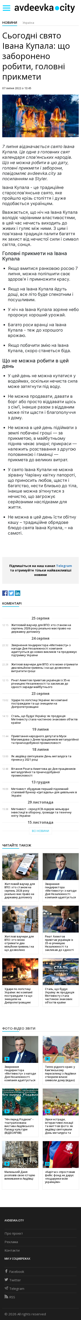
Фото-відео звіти (18, 1028)
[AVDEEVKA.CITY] (45, 8)
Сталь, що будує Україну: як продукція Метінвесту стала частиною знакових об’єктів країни (44, 719)
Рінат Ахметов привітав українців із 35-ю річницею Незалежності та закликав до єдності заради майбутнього (40, 684)
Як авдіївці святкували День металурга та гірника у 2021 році (41, 758)
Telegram (64, 566)
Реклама (11, 1242)
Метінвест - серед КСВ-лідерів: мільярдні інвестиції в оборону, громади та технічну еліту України (41, 812)
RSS (12, 1297)
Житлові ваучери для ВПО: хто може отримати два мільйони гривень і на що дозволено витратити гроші (44, 668)
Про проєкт (13, 1233)
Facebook (16, 1271)
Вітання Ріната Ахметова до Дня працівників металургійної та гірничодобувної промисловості (43, 772)
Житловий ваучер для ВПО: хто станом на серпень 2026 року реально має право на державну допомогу (41, 628)
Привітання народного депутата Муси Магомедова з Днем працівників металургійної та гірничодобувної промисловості (45, 739)
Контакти (12, 1250)
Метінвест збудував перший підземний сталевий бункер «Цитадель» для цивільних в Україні (44, 792)
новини (9, 22)
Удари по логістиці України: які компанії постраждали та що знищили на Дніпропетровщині (39, 703)
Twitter (15, 1280)
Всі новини (40, 831)
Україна (28, 23)
